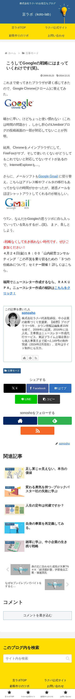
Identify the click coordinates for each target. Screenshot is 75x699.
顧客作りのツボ (19, 686)
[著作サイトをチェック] (24, 357)
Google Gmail (48, 176)
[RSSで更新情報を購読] (35, 357)
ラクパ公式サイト (55, 680)
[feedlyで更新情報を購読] (30, 357)
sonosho (28, 313)
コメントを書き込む (37, 615)
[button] (49, 399)
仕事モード (14, 370)
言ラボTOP (19, 680)
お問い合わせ (55, 686)
